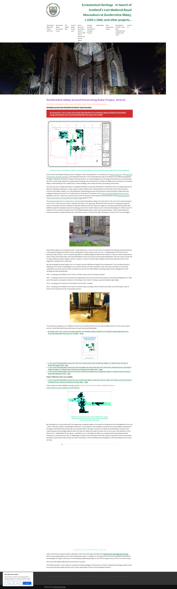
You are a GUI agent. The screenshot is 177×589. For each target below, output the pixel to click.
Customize (9, 583)
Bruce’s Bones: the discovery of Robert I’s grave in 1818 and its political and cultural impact (81, 33)
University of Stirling (59, 587)
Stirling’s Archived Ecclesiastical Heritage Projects (91, 29)
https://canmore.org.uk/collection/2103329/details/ (63, 388)
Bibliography (100, 25)
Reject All (18, 583)
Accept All (27, 583)
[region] (18, 579)
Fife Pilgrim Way (67, 27)
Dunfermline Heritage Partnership (115, 554)
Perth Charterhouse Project (109, 27)
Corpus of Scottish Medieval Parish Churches (115, 193)
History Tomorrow (115, 174)
